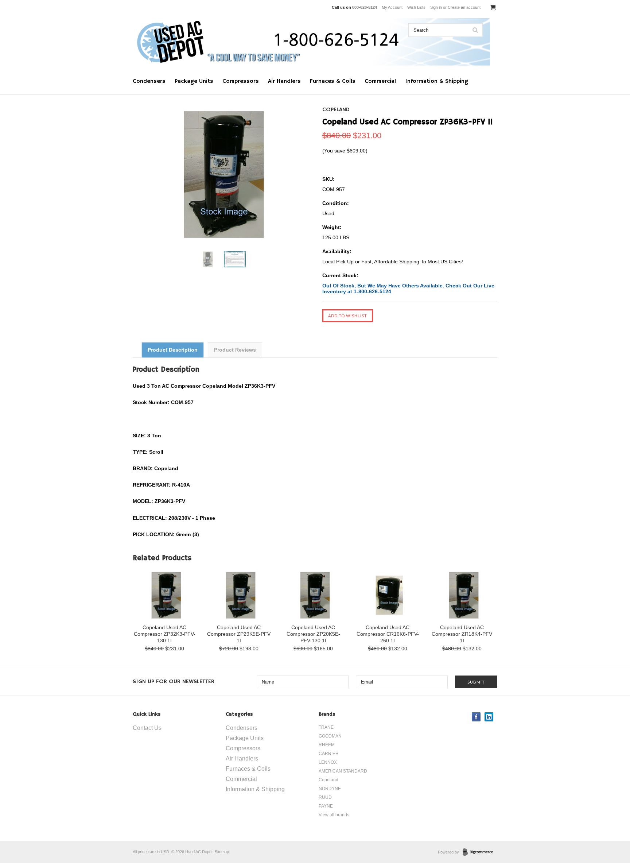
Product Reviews (235, 350)
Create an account (464, 7)
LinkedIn (489, 716)
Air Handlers (284, 81)
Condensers (149, 81)
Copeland (336, 109)
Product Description (173, 350)
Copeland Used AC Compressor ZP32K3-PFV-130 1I (164, 633)
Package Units (194, 81)
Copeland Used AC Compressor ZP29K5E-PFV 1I (239, 633)
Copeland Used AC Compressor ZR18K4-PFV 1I (462, 633)
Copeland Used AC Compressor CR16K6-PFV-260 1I (388, 633)
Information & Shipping (436, 81)
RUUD (325, 797)
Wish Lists (416, 7)
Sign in (436, 7)
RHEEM (327, 744)
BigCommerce (480, 852)
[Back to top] (609, 828)
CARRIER (329, 753)
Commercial (380, 81)
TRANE (326, 727)
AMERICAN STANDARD (343, 771)
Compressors (240, 81)
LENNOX (328, 762)
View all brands (334, 814)
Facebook (476, 716)
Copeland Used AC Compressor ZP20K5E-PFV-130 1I (313, 633)
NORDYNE (330, 788)
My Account (392, 7)
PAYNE (326, 806)
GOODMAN (330, 736)
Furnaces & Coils (332, 81)
